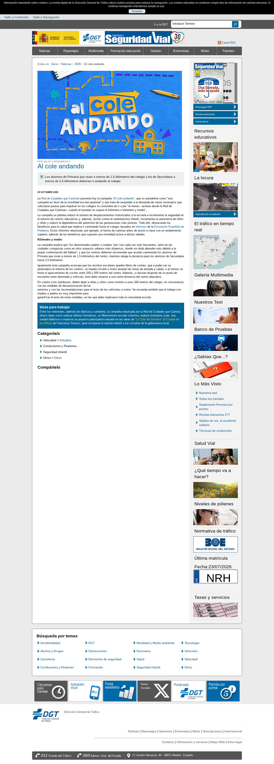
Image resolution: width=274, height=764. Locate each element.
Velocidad (191, 659)
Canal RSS (228, 42)
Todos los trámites (211, 399)
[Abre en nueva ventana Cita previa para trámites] (51, 691)
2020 (78, 64)
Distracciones (97, 651)
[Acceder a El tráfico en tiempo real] (215, 252)
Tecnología (192, 643)
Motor (205, 51)
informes (141, 226)
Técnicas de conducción (215, 430)
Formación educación (125, 51)
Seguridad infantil (148, 667)
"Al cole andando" (124, 198)
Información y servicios (192, 742)
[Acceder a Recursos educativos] (215, 157)
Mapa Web (217, 742)
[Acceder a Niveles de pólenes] (215, 517)
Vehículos (191, 651)
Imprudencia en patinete (207, 214)
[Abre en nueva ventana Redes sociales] (154, 691)
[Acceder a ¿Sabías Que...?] (215, 369)
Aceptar (137, 11)
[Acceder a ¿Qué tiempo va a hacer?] (215, 490)
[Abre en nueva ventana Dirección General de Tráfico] (92, 38)
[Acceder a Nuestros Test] (215, 315)
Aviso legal (234, 742)
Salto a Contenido (16, 17)
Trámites (228, 51)
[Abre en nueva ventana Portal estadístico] (120, 691)
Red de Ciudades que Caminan (60, 198)
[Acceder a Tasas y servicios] (215, 609)
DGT (91, 643)
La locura (215, 198)
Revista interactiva (205, 114)
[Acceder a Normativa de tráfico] (215, 544)
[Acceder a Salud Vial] (215, 456)
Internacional (233, 731)
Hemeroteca (201, 121)
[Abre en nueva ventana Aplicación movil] (85, 691)
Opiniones (165, 731)
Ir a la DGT (161, 24)
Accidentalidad (50, 643)
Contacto (168, 742)
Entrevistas (181, 51)
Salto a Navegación (46, 17)
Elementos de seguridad (104, 659)
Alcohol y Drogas (51, 651)
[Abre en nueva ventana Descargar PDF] (208, 83)
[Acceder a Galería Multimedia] (215, 288)
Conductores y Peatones (57, 667)
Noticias (44, 51)
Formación (95, 667)
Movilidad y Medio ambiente (155, 643)
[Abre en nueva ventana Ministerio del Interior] (55, 38)
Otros (58, 357)
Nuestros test (208, 393)
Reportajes (71, 51)
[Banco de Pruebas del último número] (215, 342)
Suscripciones (212, 731)
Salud (140, 659)
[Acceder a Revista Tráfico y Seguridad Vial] (145, 37)
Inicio (54, 64)
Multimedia (96, 51)
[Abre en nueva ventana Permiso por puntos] (223, 691)
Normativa (143, 651)
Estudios (65, 340)
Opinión (155, 51)
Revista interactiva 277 (214, 414)
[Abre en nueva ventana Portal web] (189, 691)
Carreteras (47, 659)
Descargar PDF (203, 107)
